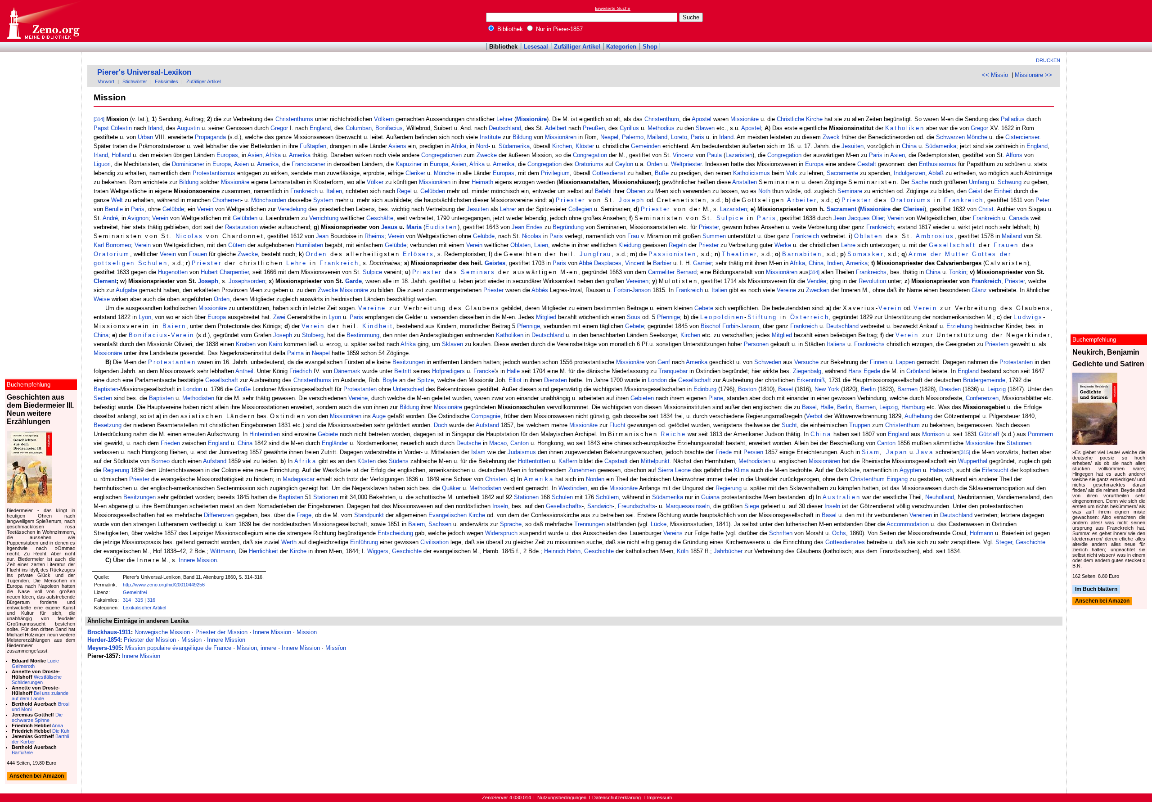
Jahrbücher (728, 551)
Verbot (814, 416)
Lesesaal (536, 46)
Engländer (335, 443)
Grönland (918, 371)
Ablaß (936, 173)
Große (242, 389)
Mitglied (546, 317)
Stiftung (762, 317)
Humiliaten (309, 245)
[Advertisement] (1110, 20)
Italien (334, 191)
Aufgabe (126, 290)
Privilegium (555, 173)
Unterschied (408, 389)
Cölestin (121, 128)
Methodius (661, 128)
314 (127, 600)
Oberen (635, 191)
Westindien (572, 488)
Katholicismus (751, 173)
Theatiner (739, 254)
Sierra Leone (674, 470)
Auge (379, 416)
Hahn (573, 551)
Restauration (241, 227)
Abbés (539, 290)
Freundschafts (636, 506)
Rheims (374, 236)
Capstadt (616, 461)
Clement (105, 281)
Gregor (279, 128)
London (657, 380)
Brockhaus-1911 (109, 632)
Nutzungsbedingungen (561, 797)
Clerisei (913, 209)
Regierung (116, 470)
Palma (295, 353)
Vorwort (106, 81)
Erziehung (959, 326)
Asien (255, 155)
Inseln (500, 506)
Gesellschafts (564, 506)
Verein (205, 209)
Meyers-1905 (104, 647)
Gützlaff (989, 434)
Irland (155, 128)
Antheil (244, 371)
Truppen (859, 425)
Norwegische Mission (162, 632)
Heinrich (554, 551)
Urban (145, 137)
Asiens (397, 146)
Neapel (609, 137)
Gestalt (866, 164)
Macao (498, 443)
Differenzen (219, 515)
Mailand (657, 137)
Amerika (299, 155)
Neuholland (939, 497)
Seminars (478, 272)
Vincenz (683, 155)
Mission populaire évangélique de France (178, 647)
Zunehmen (582, 470)
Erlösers (418, 254)
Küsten (366, 461)
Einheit (1003, 191)
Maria (414, 227)
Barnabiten (802, 254)
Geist (975, 191)
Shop (650, 46)
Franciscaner (308, 164)
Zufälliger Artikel (577, 46)
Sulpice (730, 218)
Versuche (806, 362)
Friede (724, 452)
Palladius (1013, 119)
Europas (227, 155)
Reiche (673, 434)
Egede (872, 371)
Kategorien (621, 46)
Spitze (425, 380)
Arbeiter (801, 200)
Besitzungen (408, 362)
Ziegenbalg (807, 371)
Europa (221, 164)
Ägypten (910, 470)
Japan (897, 452)
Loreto (679, 137)
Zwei (279, 317)
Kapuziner (409, 164)
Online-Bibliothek (43, 21)
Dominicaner (188, 164)
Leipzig (996, 389)
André (110, 218)
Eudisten (441, 227)
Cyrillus (629, 128)
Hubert (209, 272)
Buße (662, 173)
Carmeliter (661, 272)
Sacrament (841, 209)
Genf (663, 362)
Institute (490, 137)
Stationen (1019, 443)
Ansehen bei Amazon (1102, 601)
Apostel (701, 119)
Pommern (1040, 434)
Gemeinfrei (135, 592)
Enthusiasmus (937, 164)
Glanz (979, 290)
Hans (855, 371)
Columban (359, 128)
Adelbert (556, 128)
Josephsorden (247, 281)
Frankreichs (871, 272)
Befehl (603, 191)
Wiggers (377, 551)
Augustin (188, 128)
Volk (791, 173)
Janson (641, 290)
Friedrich (300, 371)
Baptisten (106, 389)
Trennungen (589, 524)
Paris (697, 137)
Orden (654, 164)
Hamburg (913, 407)
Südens (399, 461)
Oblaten (868, 236)
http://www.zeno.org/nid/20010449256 (164, 584)
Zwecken (817, 290)
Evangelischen (447, 515)
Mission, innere (256, 647)
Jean (518, 227)
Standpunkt (369, 515)
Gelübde (173, 209)
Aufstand (487, 425)
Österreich (809, 317)
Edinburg (704, 389)
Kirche (476, 515)
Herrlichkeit (263, 551)
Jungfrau (596, 254)
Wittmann (222, 551)
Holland (121, 155)
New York (826, 389)
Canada (1019, 218)
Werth (289, 542)
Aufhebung (918, 416)
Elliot (515, 380)
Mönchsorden (268, 200)
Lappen (905, 362)
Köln (682, 551)
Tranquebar (673, 371)
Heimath (482, 182)
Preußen (594, 128)
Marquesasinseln (688, 506)
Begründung (568, 227)
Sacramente (842, 173)
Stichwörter (134, 81)
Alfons (1014, 155)
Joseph (632, 200)
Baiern (174, 326)
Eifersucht (995, 470)
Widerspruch (501, 533)
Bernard (686, 272)
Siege (751, 506)
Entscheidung (395, 533)
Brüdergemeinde (984, 380)
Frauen (1006, 245)
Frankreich (304, 191)
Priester (570, 200)
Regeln (678, 245)
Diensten (555, 380)
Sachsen (439, 524)
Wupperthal (972, 461)
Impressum (659, 797)
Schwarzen (950, 137)
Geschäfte (379, 218)
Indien (835, 263)
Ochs (839, 533)
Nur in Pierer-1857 (558, 29)
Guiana (710, 497)
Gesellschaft (952, 245)
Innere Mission (198, 560)
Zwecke (487, 155)
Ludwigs (1028, 317)
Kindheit (377, 326)
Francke (484, 371)
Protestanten (172, 362)
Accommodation (907, 524)
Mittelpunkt (655, 461)
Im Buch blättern (1096, 589)
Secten (103, 398)
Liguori (102, 164)
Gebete (703, 308)
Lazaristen (738, 155)
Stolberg (313, 335)
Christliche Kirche (800, 119)
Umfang (979, 182)
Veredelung (292, 209)
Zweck (831, 137)
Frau (633, 236)
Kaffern (567, 461)
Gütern (237, 245)
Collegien (580, 209)
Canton (519, 443)
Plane (715, 398)
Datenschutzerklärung (616, 797)
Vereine (786, 290)
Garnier (702, 263)
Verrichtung (323, 218)
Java (925, 452)
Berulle (114, 209)
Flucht (617, 425)
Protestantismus (214, 173)
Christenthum (661, 119)
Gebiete (328, 434)
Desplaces (607, 263)
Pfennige (668, 317)
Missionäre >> (1033, 75)
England (320, 128)
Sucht (789, 425)
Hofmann (981, 533)
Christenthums (294, 119)
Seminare (849, 191)
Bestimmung (362, 335)
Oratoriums (589, 164)
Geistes (495, 263)
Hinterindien (264, 434)
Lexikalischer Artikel (144, 607)
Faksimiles (166, 81)
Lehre (848, 245)
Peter (1042, 200)
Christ (986, 209)
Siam (871, 452)
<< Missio (995, 75)
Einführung (364, 542)
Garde (353, 281)
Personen (756, 344)
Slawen (705, 128)
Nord (482, 146)
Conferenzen (982, 398)
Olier (878, 218)
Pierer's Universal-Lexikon (144, 72)
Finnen (878, 362)
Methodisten (198, 398)
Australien (842, 497)
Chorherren (226, 200)
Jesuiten (853, 146)
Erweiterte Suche (612, 8)
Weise (102, 299)
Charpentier (234, 272)
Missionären (560, 137)
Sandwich (599, 506)
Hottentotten (534, 461)
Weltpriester (686, 164)
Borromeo (118, 245)
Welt (117, 200)
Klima (741, 470)
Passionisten (672, 254)
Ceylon (624, 164)
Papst (101, 128)
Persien (753, 452)
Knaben (246, 344)
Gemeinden (646, 146)
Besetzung (108, 425)
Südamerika (514, 146)
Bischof (710, 326)
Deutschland (505, 128)
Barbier (662, 263)
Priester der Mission (221, 632)
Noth (764, 191)
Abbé (585, 263)
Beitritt (402, 371)
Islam (478, 452)
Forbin (622, 290)
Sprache (511, 524)
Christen (496, 479)
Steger (1003, 542)
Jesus (389, 227)
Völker (375, 182)
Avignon (137, 218)
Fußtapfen (313, 146)
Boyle (389, 380)
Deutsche (468, 443)
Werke (782, 245)
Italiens (836, 344)
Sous (633, 317)
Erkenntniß (810, 380)
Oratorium (112, 254)
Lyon (145, 317)
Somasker (865, 254)
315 (139, 600)
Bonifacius (389, 128)
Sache (919, 182)
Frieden (170, 443)
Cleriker (415, 173)
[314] (99, 119)
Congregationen (441, 155)
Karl (99, 245)
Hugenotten (173, 272)
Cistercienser (1022, 137)
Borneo (160, 461)
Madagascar (299, 479)
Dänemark (347, 371)
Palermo (633, 137)
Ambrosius (935, 236)
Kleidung (629, 245)
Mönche (977, 137)
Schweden (767, 362)
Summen (714, 236)
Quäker (451, 488)
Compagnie (485, 416)
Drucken (1048, 60)
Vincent (635, 263)
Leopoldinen (722, 317)
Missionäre (531, 119)
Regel (404, 191)
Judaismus (522, 452)
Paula (714, 155)
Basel (785, 389)
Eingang (897, 479)
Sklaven (452, 344)
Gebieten (642, 398)
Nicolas (189, 236)
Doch (440, 425)
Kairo (275, 344)
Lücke (658, 524)
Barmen (907, 389)
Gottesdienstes (845, 542)
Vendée (816, 281)
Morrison (933, 434)
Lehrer (504, 119)
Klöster (585, 146)
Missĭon (335, 647)
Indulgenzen (909, 173)
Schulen (562, 497)
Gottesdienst (609, 173)
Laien (541, 245)
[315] (964, 452)
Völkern (384, 119)
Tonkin (957, 272)
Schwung (1010, 182)
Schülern (607, 497)
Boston (747, 389)
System (323, 200)
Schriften (780, 533)
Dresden (950, 389)
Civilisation (434, 542)
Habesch (941, 470)
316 (151, 600)
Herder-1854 (103, 639)
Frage (304, 515)
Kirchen (562, 146)
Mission (307, 632)
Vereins (673, 533)
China (909, 146)
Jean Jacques (851, 218)
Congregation (590, 155)
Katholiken (905, 128)
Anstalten (744, 182)
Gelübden (432, 191)
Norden (595, 479)
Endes (534, 227)
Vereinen (637, 281)
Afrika (458, 146)
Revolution (872, 281)
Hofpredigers (448, 371)
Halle (513, 371)
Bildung (522, 137)
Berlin (868, 389)
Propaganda (210, 137)
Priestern (996, 344)
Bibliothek (509, 29)
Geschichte (1030, 542)
